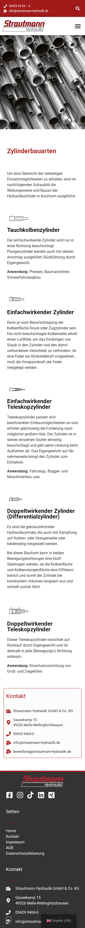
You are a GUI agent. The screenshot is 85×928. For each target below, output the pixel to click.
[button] (77, 8)
